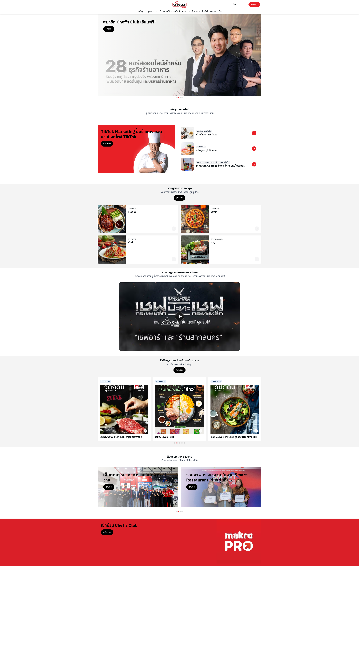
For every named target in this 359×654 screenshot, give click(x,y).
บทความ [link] (186, 11)
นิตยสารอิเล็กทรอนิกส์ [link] (170, 11)
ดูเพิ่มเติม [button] (107, 143)
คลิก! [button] (109, 28)
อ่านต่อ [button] (109, 486)
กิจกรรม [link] (196, 11)
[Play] (179, 316)
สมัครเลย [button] (107, 532)
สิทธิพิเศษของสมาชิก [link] (212, 11)
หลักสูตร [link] (142, 11)
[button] (254, 133)
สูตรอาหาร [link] (152, 11)
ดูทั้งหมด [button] (179, 197)
